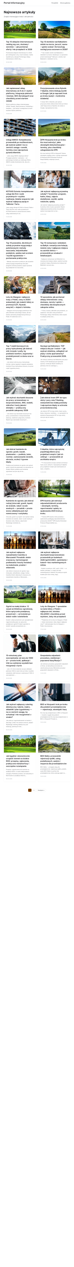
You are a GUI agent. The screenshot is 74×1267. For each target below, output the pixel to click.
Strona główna (65, 3)
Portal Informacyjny (14, 3)
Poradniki (55, 3)
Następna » (41, 790)
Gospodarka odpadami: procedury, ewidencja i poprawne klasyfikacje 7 (50, 658)
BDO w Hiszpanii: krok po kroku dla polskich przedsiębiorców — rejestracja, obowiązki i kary (53, 707)
